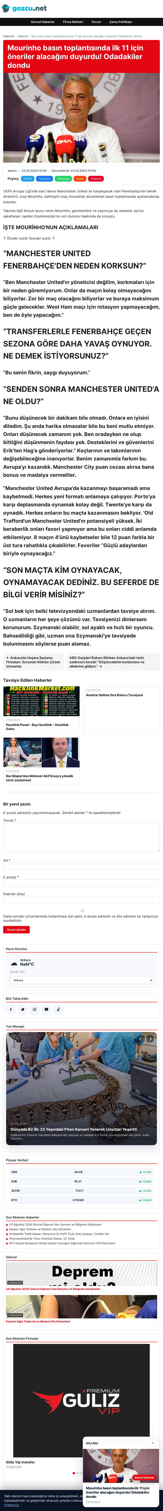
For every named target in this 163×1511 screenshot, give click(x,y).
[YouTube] (46, 1010)
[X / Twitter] (23, 1010)
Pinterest (96, 178)
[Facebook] (11, 1010)
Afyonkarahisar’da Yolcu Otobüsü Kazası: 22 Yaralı (42, 1238)
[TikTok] (58, 1010)
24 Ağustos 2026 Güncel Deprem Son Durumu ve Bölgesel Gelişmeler (55, 1224)
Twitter (28, 178)
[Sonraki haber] (150, 1038)
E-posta (11, 877)
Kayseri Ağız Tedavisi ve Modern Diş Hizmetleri (40, 1229)
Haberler (9, 36)
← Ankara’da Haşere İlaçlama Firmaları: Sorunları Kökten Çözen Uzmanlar (33, 662)
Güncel (23, 36)
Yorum (9, 820)
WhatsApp (63, 178)
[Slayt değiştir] (74, 1473)
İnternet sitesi (14, 894)
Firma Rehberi (73, 22)
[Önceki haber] (141, 1038)
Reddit (80, 178)
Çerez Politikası (121, 22)
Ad (6, 860)
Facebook (45, 178)
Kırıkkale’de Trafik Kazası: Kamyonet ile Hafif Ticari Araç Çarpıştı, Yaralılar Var (59, 1233)
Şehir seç (17, 971)
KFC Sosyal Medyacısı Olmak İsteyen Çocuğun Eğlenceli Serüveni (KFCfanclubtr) (62, 1243)
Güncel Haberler (43, 22)
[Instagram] (34, 1010)
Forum (96, 22)
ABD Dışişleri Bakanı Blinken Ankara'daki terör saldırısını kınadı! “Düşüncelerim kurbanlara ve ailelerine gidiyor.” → (106, 662)
